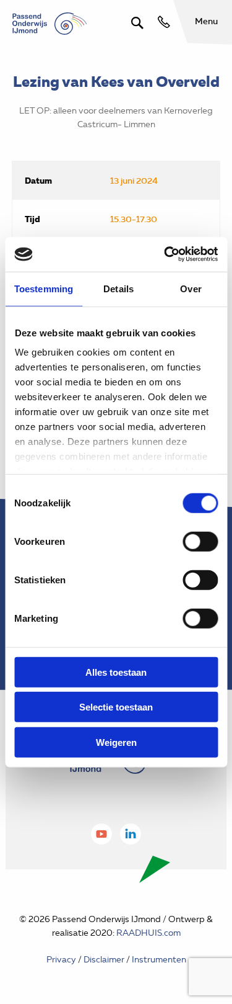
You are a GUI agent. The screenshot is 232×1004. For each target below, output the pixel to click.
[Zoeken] (137, 23)
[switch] (200, 541)
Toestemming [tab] (43, 288)
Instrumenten (159, 959)
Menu (206, 21)
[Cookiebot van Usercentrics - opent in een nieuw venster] (165, 254)
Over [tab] (190, 288)
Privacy (61, 959)
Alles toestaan (116, 671)
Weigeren (116, 742)
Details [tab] (118, 288)
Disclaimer (104, 959)
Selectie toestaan (116, 707)
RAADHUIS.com (148, 933)
